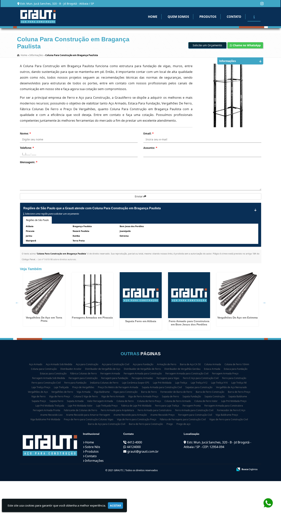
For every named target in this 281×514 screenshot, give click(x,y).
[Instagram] (262, 3)
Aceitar (115, 505)
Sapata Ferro (56, 401)
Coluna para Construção (44, 369)
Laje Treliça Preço (41, 387)
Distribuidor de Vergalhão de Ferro (142, 369)
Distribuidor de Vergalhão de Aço (102, 369)
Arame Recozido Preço (162, 414)
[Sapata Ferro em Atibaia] (141, 295)
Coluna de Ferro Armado (178, 401)
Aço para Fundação (143, 364)
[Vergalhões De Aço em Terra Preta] (44, 293)
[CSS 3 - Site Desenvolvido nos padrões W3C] (216, 469)
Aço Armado (35, 364)
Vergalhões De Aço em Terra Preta (44, 319)
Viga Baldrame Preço (227, 414)
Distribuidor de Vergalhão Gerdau (182, 369)
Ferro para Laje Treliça (167, 405)
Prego (169, 424)
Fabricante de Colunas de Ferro (80, 410)
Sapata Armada (75, 401)
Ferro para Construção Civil (46, 382)
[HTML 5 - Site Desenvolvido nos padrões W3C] (203, 469)
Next (264, 302)
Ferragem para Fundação (114, 378)
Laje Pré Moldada (162, 382)
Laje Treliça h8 (239, 382)
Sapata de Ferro (170, 396)
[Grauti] (50, 445)
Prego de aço (183, 424)
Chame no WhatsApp (246, 45)
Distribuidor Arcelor (70, 369)
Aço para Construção (87, 364)
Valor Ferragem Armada (100, 401)
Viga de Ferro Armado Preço (143, 396)
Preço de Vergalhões (83, 387)
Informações (94, 461)
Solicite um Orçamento (207, 45)
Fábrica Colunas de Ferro (83, 373)
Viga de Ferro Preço (59, 396)
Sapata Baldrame (237, 396)
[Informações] (254, 16)
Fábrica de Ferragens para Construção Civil (183, 419)
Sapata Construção (215, 396)
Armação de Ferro (166, 364)
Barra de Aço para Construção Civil (106, 424)
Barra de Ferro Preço (239, 391)
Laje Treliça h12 (199, 382)
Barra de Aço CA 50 (190, 364)
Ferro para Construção (234, 378)
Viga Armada (83, 391)
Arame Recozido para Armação (130, 414)
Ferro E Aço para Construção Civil (200, 378)
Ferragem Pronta (192, 405)
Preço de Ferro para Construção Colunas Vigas (88, 419)
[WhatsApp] (267, 503)
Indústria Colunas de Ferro (104, 382)
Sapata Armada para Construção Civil (162, 387)
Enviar (139, 196)
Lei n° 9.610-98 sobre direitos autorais (57, 259)
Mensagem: (28, 162)
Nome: (25, 133)
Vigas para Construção (125, 391)
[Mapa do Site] (193, 469)
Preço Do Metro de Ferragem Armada (118, 387)
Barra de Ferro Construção (210, 391)
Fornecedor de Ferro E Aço (231, 410)
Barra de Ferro (149, 391)
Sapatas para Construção (198, 387)
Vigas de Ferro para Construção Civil (228, 419)
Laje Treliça (181, 382)
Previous (17, 302)
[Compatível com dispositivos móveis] (229, 469)
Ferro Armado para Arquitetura (117, 410)
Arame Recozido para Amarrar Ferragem (88, 414)
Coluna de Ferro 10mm (237, 364)
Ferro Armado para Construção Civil (194, 410)
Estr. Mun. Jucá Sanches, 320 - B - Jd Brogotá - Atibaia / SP (57, 3)
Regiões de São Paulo (37, 220)
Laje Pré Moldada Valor (80, 405)
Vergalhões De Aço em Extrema (237, 317)
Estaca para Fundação (235, 369)
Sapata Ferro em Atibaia (140, 321)
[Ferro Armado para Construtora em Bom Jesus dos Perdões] (189, 295)
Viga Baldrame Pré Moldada (45, 419)
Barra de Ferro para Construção (146, 424)
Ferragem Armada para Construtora (223, 405)
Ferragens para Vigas (168, 378)
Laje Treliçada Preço (107, 405)
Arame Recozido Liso (51, 414)
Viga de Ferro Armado (113, 396)
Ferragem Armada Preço (225, 373)
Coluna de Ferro (125, 401)
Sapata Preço (39, 401)
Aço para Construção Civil (115, 364)
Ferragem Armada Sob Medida (48, 378)
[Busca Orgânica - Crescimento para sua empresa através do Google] (246, 469)
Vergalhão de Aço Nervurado (231, 387)
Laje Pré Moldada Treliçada (49, 405)
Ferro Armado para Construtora (154, 410)
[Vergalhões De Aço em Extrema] (237, 293)
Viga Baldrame (102, 391)
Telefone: (27, 148)
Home (152, 17)
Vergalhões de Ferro (62, 391)
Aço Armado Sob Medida (59, 364)
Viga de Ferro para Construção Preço (136, 419)
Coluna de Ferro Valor (206, 401)
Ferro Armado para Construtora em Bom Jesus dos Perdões (189, 323)
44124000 (134, 447)
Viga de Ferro (38, 396)
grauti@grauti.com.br (143, 451)
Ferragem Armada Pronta (46, 410)
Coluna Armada (212, 364)
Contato (234, 17)
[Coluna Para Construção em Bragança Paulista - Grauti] (38, 16)
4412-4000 (134, 442)
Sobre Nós (92, 447)
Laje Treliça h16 (219, 382)
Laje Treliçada (61, 387)
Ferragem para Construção (83, 378)
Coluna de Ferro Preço (149, 401)
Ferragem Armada (110, 373)
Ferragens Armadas (142, 378)
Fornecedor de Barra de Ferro (176, 391)
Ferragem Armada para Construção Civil (186, 373)
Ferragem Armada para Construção (143, 373)
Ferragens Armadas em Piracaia (92, 317)
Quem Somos (178, 17)
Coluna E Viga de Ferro (86, 396)
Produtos (207, 17)
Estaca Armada (212, 369)
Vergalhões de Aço (38, 391)
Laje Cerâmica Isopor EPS (135, 382)
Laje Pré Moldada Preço (233, 401)
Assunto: (150, 148)
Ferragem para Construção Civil (195, 414)
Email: (148, 133)
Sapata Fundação (192, 396)
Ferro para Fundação (75, 382)
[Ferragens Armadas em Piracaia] (92, 293)
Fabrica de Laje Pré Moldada (136, 405)
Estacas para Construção (53, 373)
